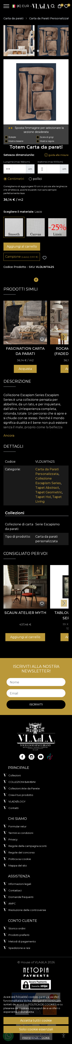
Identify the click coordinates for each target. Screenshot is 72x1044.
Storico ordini (16, 928)
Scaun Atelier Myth (25, 612)
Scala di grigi (47, 137)
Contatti (13, 808)
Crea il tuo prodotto (20, 794)
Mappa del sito (17, 865)
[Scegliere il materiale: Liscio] (13, 227)
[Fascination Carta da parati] (25, 322)
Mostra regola (47, 141)
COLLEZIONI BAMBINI (22, 781)
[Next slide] (64, 336)
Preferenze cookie (36, 1037)
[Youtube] (41, 757)
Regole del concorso (21, 852)
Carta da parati (13, 18)
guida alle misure (58, 154)
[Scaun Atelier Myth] (25, 587)
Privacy (12, 839)
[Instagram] (31, 757)
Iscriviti (36, 704)
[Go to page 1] (34, 51)
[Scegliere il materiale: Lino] (57, 227)
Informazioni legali (19, 883)
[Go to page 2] (38, 51)
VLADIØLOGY (17, 801)
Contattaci (15, 890)
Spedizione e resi (19, 947)
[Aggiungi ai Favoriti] (44, 257)
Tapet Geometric (48, 492)
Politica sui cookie (19, 859)
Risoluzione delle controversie (27, 910)
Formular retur (17, 826)
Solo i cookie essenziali (36, 1029)
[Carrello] (59, 6)
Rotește (12, 137)
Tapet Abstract (47, 488)
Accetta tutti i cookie (36, 1020)
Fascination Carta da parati (25, 351)
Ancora (8, 435)
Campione (21, 256)
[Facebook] (22, 757)
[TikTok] (50, 757)
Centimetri (16, 179)
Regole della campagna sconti (27, 845)
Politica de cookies (42, 1004)
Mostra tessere (15, 141)
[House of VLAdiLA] (40, 6)
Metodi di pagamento (22, 941)
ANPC (12, 903)
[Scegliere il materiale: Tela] (35, 227)
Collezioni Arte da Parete (24, 788)
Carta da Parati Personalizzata (50, 18)
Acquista (25, 369)
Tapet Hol (43, 497)
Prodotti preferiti (18, 934)
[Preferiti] (66, 6)
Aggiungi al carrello (22, 246)
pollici (37, 179)
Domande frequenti (20, 896)
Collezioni (14, 775)
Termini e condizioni (20, 832)
